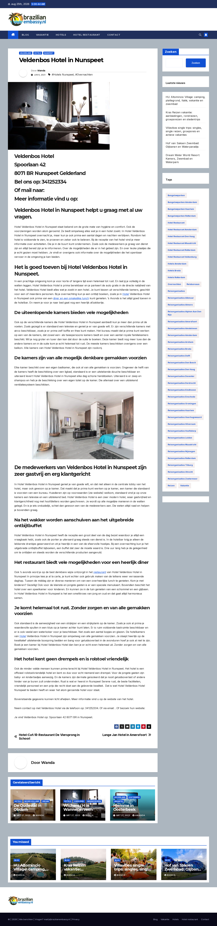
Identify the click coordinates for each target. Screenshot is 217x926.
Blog (25, 34)
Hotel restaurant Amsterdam (182, 229)
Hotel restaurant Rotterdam (181, 250)
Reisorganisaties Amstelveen (182, 328)
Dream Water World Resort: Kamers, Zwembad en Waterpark (183, 159)
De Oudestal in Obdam (27, 807)
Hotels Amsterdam (177, 264)
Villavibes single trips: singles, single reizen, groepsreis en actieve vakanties (184, 131)
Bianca (20, 875)
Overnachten (174, 284)
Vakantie (42, 34)
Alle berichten (26, 919)
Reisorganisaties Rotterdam (182, 458)
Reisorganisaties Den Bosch (182, 362)
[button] (200, 34)
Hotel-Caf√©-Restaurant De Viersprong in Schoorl (49, 736)
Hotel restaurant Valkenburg (182, 257)
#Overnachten (84, 74)
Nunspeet (48, 53)
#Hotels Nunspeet (63, 74)
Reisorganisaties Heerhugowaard (185, 417)
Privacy (75, 919)
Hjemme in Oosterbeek (124, 807)
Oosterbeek (134, 797)
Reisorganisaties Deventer (181, 376)
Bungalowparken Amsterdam (182, 202)
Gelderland (25, 53)
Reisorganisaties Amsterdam (182, 335)
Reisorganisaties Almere (180, 305)
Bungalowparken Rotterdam (182, 216)
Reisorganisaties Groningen (182, 403)
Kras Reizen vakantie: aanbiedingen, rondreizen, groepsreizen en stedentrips (183, 116)
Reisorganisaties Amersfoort (182, 321)
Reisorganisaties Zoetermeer (182, 479)
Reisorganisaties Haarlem (181, 410)
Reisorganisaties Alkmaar (181, 298)
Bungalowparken (176, 195)
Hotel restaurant (86, 34)
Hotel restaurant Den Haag (181, 236)
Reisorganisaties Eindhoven (182, 390)
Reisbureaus (193, 284)
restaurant (99, 572)
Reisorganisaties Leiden (180, 438)
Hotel (125, 294)
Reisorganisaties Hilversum (182, 424)
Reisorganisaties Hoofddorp (182, 431)
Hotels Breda (174, 270)
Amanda (140, 815)
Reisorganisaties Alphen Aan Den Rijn (184, 313)
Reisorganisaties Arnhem (180, 342)
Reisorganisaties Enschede (181, 397)
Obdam (45, 801)
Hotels (61, 34)
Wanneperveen (94, 801)
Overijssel (79, 801)
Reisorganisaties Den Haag (181, 369)
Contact (113, 34)
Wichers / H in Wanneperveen (78, 807)
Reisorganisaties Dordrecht (182, 383)
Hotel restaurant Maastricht (182, 243)
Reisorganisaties (176, 291)
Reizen (171, 485)
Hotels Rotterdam (176, 277)
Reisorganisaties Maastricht (182, 444)
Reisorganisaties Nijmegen (181, 451)
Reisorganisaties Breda (179, 349)
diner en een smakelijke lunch (71, 298)
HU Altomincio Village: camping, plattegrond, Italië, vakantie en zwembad (185, 100)
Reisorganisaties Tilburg (180, 465)
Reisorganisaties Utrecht (180, 472)
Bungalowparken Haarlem (181, 209)
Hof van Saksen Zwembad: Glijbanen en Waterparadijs (183, 869)
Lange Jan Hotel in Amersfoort (124, 735)
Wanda (41, 70)
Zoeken (196, 62)
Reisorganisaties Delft (179, 356)
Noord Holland (31, 801)
